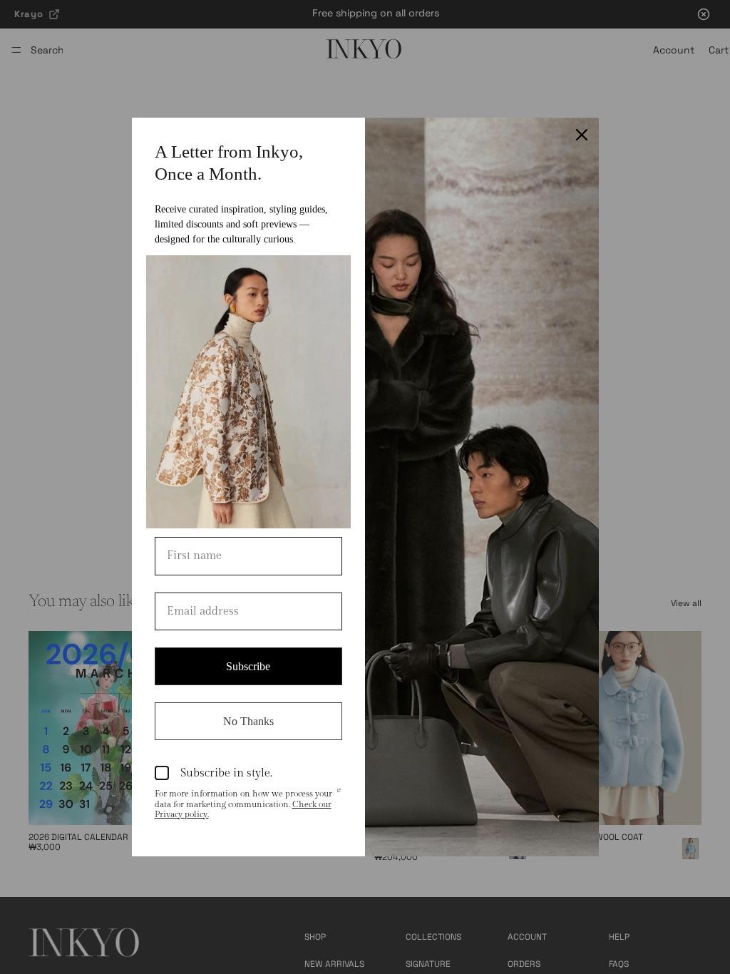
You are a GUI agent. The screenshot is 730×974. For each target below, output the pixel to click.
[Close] (582, 135)
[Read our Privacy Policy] (338, 795)
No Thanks (248, 721)
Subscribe (248, 666)
